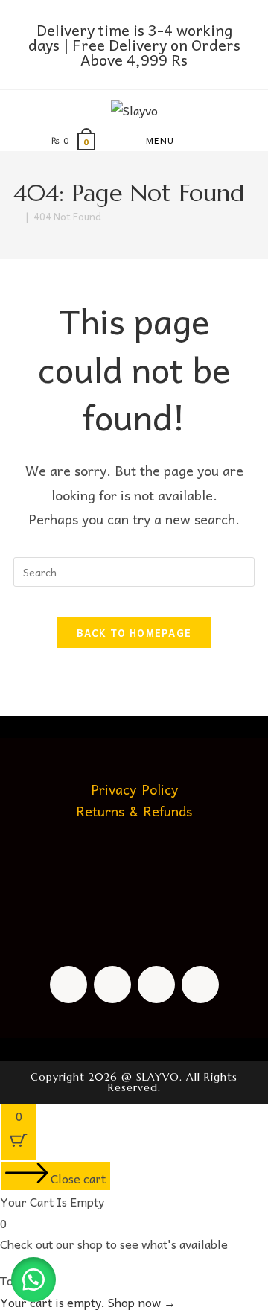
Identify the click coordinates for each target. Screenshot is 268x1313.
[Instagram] (112, 984)
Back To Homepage (134, 632)
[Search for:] (214, 140)
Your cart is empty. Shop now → (88, 1302)
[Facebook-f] (68, 984)
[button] (33, 1279)
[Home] (17, 216)
